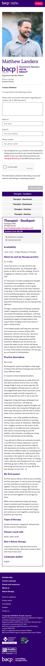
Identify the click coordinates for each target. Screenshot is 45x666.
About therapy (8, 591)
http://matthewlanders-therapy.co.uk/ (18, 228)
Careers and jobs (9, 581)
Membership (7, 577)
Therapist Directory (11, 158)
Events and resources (11, 584)
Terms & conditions (9, 597)
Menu (40, 3)
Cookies (5, 607)
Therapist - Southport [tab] (22, 194)
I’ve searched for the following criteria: (17, 92)
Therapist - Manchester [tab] (22, 199)
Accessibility (6, 604)
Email (4, 129)
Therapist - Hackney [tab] (22, 214)
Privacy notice (7, 600)
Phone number (7, 139)
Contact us (6, 611)
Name (4, 119)
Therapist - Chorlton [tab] (22, 209)
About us (5, 588)
